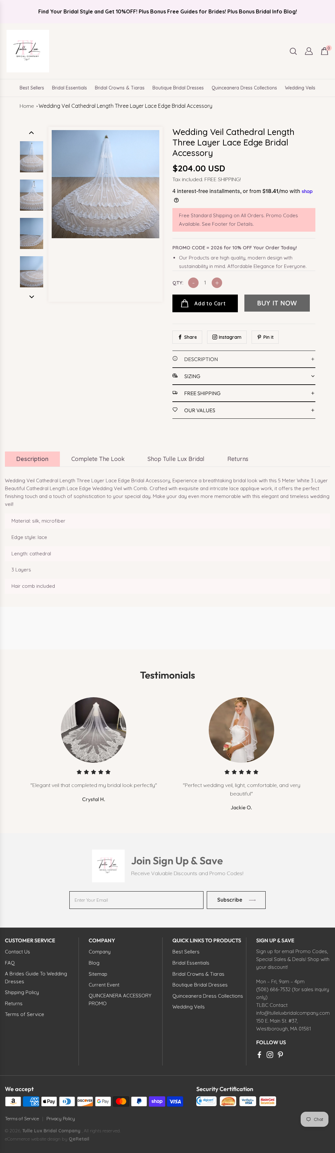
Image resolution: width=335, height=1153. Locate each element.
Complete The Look (98, 459)
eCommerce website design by (37, 1139)
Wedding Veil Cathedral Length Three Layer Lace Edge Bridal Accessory (125, 106)
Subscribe (229, 899)
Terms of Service (22, 1119)
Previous (32, 133)
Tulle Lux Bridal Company (51, 1131)
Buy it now (277, 303)
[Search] (293, 51)
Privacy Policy (60, 1119)
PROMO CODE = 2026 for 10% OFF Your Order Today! (234, 247)
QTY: (177, 282)
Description (32, 459)
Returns (237, 459)
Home (27, 106)
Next (32, 297)
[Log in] (309, 51)
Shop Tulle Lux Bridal (176, 459)
